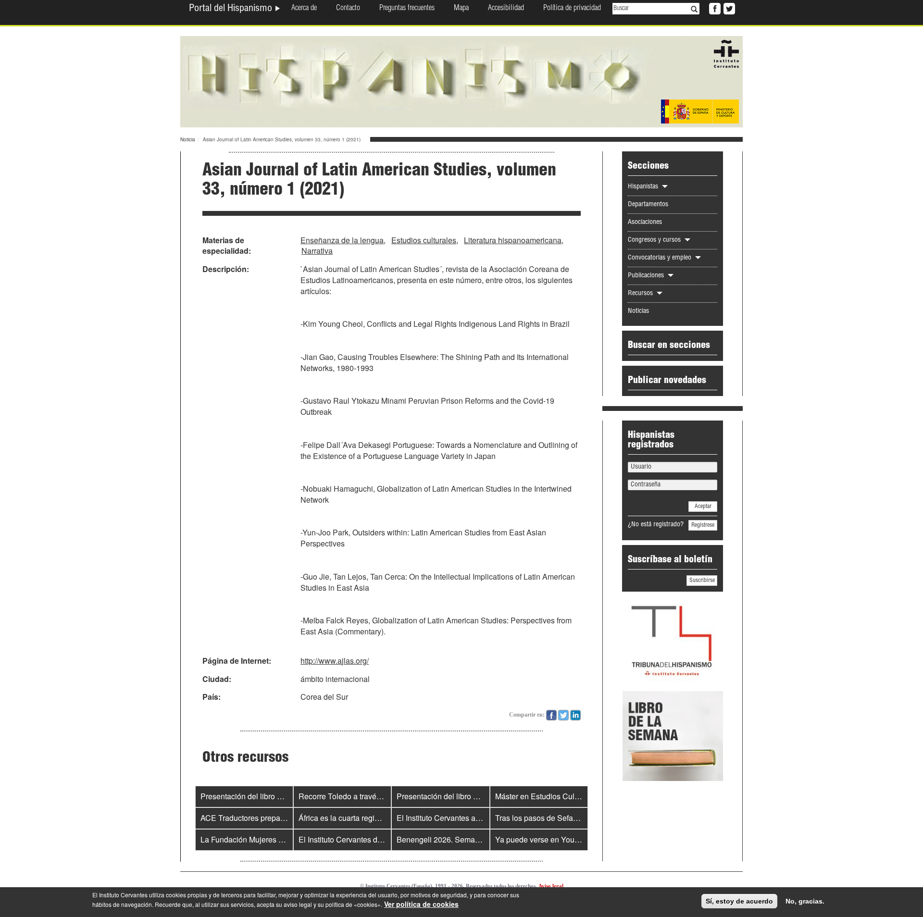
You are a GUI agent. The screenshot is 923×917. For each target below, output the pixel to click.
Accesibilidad (506, 8)
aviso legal (298, 904)
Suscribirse (702, 580)
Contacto (348, 8)
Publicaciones (647, 276)
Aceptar (703, 506)
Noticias (638, 311)
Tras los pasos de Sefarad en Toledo (557, 817)
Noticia (187, 139)
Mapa (461, 8)
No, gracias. (805, 901)
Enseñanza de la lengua (342, 240)
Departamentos (648, 204)
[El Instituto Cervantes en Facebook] (714, 7)
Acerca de (304, 8)
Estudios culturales (423, 240)
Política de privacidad (572, 8)
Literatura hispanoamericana (512, 240)
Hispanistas (644, 187)
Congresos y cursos (655, 240)
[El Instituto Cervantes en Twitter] (728, 7)
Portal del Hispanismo (231, 9)
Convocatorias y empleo (660, 258)
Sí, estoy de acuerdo (739, 901)
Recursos (641, 293)
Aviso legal (550, 886)
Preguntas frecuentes (407, 8)
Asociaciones (645, 222)
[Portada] (461, 81)
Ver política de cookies (421, 904)
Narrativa (317, 250)
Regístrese (702, 525)
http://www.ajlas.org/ (334, 660)
